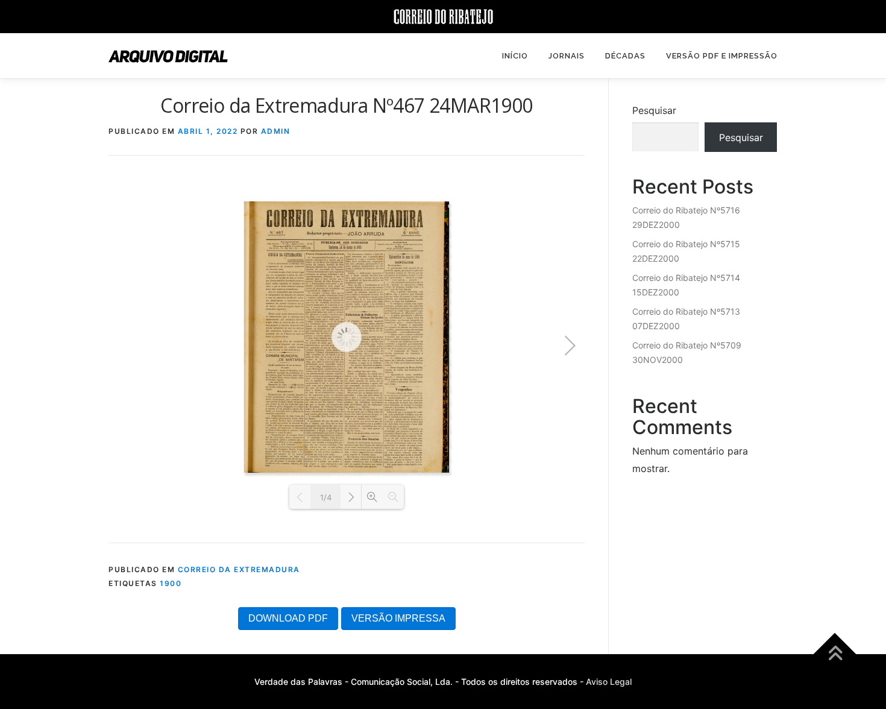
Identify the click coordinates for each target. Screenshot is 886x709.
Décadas (625, 55)
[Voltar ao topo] (835, 654)
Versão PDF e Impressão (722, 55)
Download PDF (288, 618)
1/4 (325, 497)
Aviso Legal (609, 681)
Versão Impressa (398, 618)
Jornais (566, 55)
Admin (276, 131)
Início (515, 55)
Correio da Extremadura (239, 569)
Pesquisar (654, 110)
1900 (170, 583)
